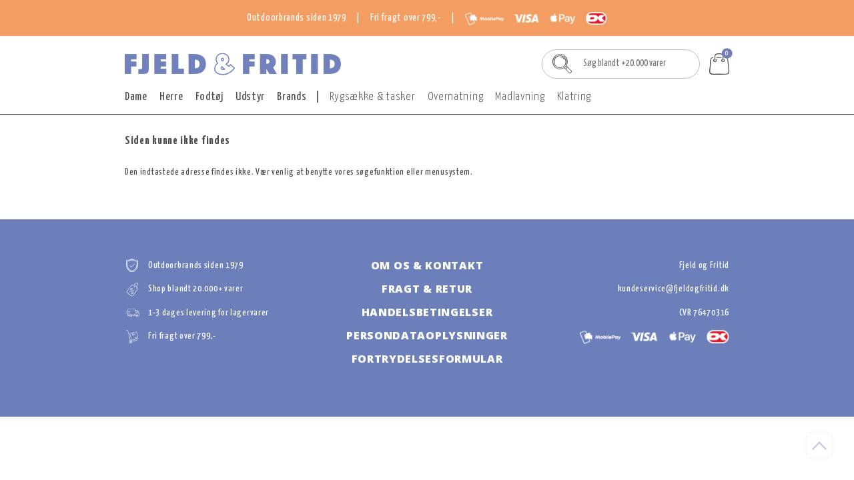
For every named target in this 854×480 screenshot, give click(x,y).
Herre (171, 97)
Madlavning (519, 97)
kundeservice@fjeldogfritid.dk (673, 289)
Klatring (574, 97)
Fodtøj (209, 97)
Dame (136, 97)
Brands (291, 97)
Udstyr (250, 97)
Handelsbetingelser (427, 312)
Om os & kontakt (427, 265)
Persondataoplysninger (427, 335)
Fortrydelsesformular (427, 358)
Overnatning (456, 97)
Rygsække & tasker (373, 97)
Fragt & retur (427, 288)
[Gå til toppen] (819, 445)
